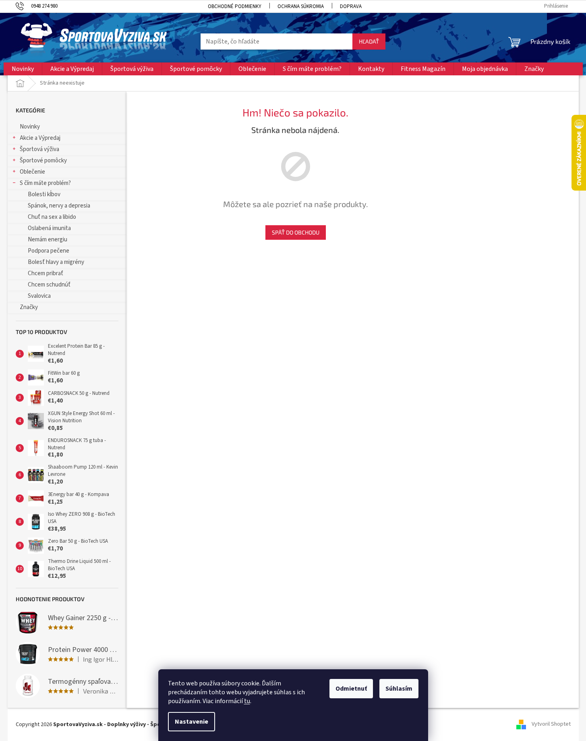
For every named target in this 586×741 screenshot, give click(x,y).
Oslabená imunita (49, 228)
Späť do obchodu (295, 232)
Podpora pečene (48, 251)
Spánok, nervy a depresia (59, 205)
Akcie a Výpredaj (40, 138)
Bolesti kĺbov (44, 194)
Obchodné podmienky (234, 6)
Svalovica (39, 296)
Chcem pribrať (45, 273)
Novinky (30, 126)
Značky (29, 307)
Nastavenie (191, 721)
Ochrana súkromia (300, 6)
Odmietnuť (351, 688)
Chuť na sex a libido (52, 217)
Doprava (351, 6)
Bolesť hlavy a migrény (56, 262)
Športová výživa (39, 149)
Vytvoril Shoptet (551, 724)
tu (247, 701)
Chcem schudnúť (49, 284)
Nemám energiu (47, 239)
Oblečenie (32, 172)
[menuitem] (23, 68)
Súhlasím (398, 688)
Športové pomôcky (43, 160)
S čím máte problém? (45, 183)
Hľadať (369, 41)
